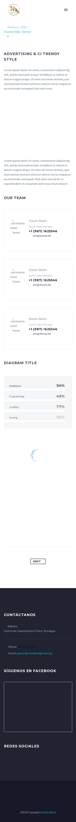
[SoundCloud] (50, 790)
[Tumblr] (41, 535)
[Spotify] (45, 790)
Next (37, 561)
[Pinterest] (34, 535)
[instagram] (20, 760)
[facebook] (6, 760)
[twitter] (13, 760)
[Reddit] (55, 535)
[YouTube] (40, 790)
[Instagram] (35, 790)
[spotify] (33, 760)
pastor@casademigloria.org (34, 653)
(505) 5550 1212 (27, 647)
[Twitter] (28, 535)
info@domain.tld (42, 235)
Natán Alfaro (49, 812)
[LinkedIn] (48, 535)
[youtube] (26, 760)
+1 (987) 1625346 (43, 231)
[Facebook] (21, 535)
